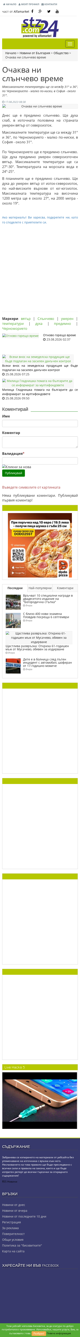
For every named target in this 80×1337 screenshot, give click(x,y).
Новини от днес (13, 1205)
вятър (26, 318)
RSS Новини (9, 1181)
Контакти (50, 4)
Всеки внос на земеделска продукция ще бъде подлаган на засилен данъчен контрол (40, 368)
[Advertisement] (40, 265)
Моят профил (29, 4)
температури (13, 323)
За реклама (10, 1228)
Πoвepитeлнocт (13, 1234)
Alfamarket (21, 11)
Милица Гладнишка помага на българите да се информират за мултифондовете (40, 392)
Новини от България (35, 53)
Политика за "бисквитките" (22, 1245)
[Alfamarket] (40, 545)
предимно (62, 323)
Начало (10, 4)
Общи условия (12, 1240)
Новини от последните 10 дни (24, 1216)
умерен (67, 318)
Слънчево (46, 318)
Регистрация (11, 1222)
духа (38, 323)
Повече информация (59, 1333)
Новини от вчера (14, 1211)
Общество (61, 53)
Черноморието (14, 328)
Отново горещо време (59, 335)
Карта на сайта (13, 1251)
